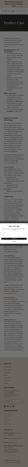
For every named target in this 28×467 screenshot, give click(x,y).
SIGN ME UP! (14, 238)
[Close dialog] (27, 224)
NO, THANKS (14, 241)
